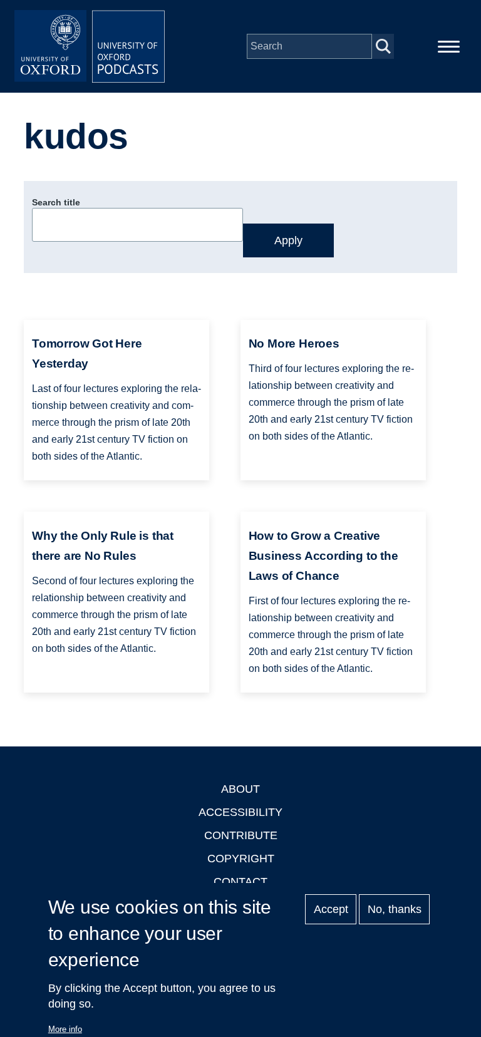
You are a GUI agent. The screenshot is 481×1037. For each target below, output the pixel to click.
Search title (56, 202)
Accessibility (240, 812)
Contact (240, 881)
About (240, 789)
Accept (331, 909)
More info (65, 1029)
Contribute (240, 835)
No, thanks (395, 909)
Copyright (240, 858)
